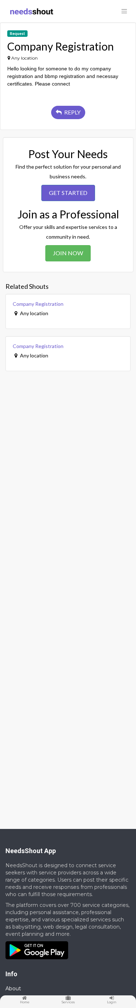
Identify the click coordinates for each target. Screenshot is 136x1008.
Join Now (68, 252)
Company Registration (38, 304)
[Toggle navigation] (124, 11)
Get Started (68, 192)
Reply (72, 112)
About (13, 988)
